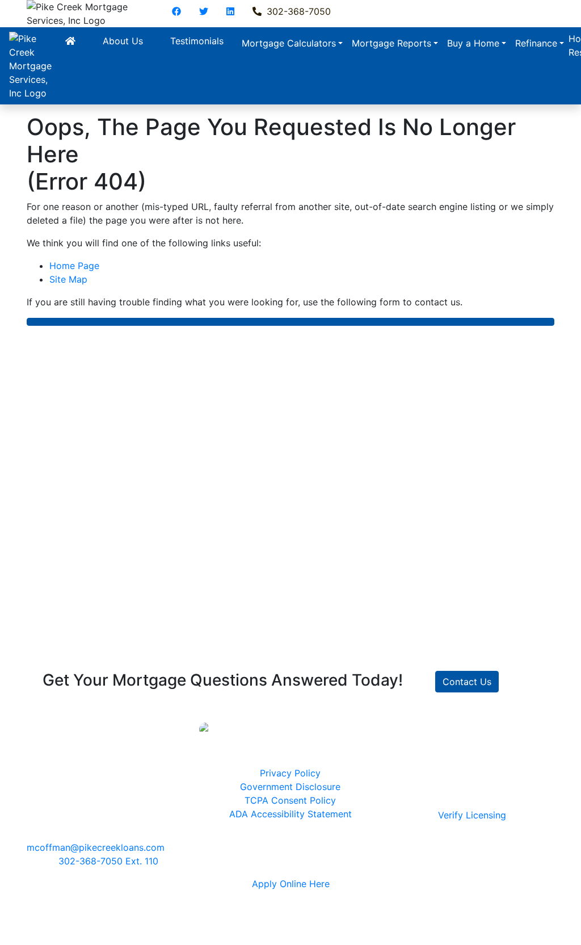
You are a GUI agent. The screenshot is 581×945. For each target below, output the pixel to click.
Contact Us (467, 681)
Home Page (74, 265)
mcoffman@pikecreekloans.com (96, 847)
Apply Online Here (291, 883)
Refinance (536, 43)
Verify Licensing (472, 815)
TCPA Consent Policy (290, 800)
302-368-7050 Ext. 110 (108, 861)
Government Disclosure (290, 786)
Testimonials (197, 41)
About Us (123, 41)
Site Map (68, 279)
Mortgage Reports (391, 43)
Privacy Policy (290, 773)
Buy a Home (473, 43)
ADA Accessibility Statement (290, 814)
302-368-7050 (297, 11)
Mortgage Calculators (289, 43)
